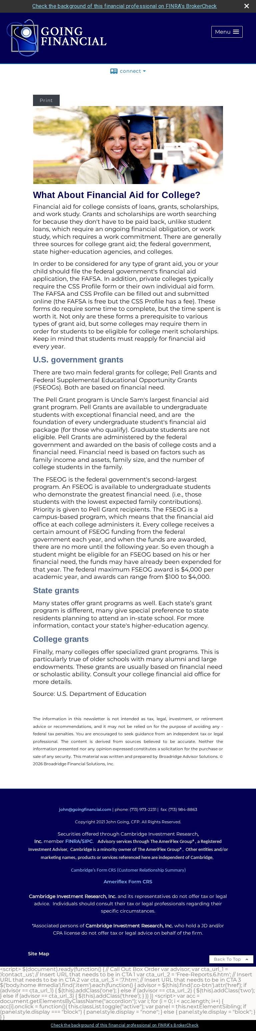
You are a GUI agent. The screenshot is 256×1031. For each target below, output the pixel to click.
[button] (227, 32)
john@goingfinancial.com (85, 809)
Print (46, 100)
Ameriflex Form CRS (128, 882)
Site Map (38, 954)
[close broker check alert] (246, 6)
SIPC (87, 841)
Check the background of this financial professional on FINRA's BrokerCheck (124, 6)
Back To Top (228, 959)
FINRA (72, 841)
